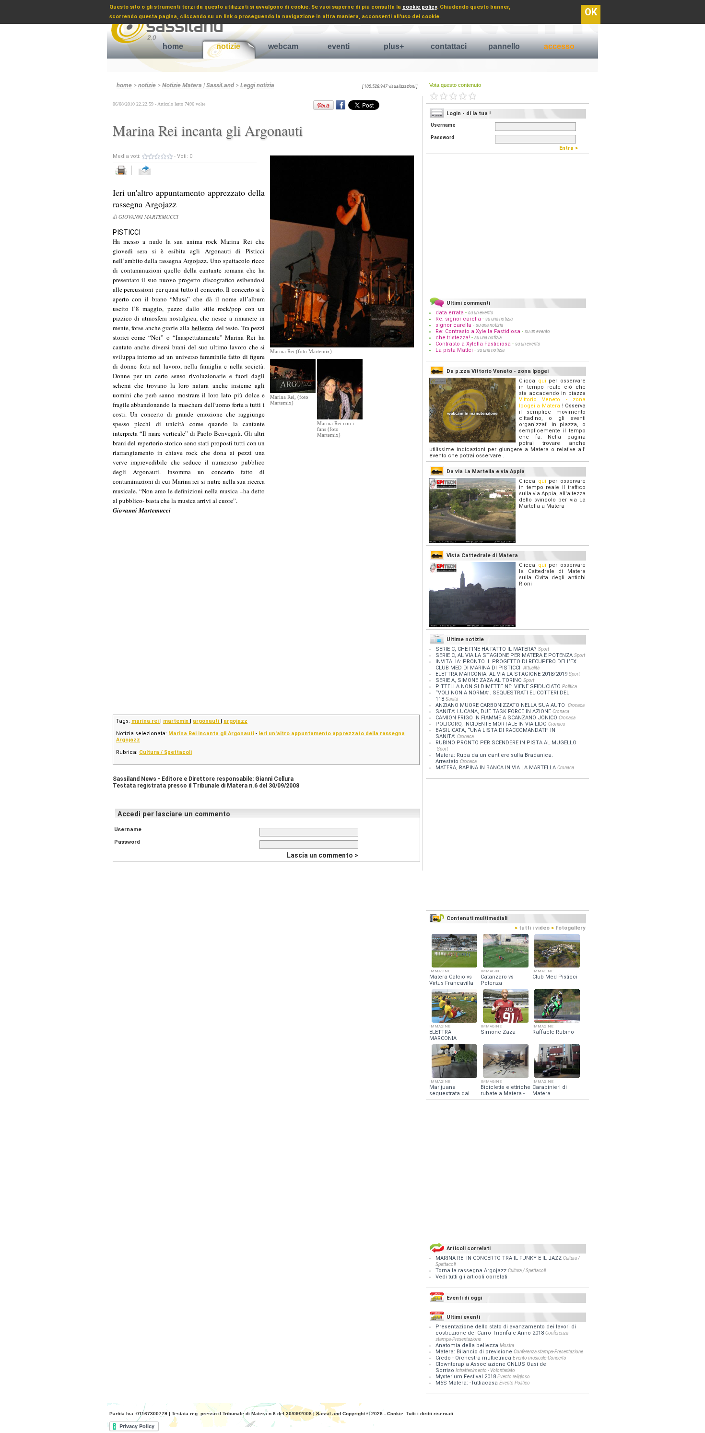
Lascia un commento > (322, 855)
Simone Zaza (498, 1032)
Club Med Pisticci (554, 977)
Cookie (395, 1413)
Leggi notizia (257, 85)
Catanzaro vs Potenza (497, 980)
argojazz (235, 721)
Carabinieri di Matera (549, 1090)
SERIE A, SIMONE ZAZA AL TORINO (478, 680)
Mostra (507, 1345)
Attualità (531, 667)
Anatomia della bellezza (466, 1345)
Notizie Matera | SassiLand (198, 85)
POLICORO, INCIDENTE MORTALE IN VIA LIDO (491, 724)
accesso (559, 46)
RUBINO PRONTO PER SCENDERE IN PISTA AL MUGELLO (505, 743)
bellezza (202, 327)
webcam (283, 46)
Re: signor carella (458, 319)
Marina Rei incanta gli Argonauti (211, 733)
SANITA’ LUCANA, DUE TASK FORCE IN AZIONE (493, 711)
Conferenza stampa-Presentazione (548, 1351)
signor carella (454, 325)
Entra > (570, 148)
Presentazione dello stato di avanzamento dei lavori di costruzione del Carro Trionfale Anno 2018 (505, 1330)
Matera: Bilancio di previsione (473, 1352)
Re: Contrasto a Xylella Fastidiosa (477, 331)
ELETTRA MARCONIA (443, 1035)
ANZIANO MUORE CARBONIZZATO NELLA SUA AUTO (500, 705)
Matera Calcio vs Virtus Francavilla (451, 980)
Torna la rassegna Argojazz (471, 1270)
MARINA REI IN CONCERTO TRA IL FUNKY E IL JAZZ (499, 1258)
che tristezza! (452, 337)
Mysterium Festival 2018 (465, 1376)
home (173, 46)
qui (542, 381)
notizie (228, 46)
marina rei (145, 721)
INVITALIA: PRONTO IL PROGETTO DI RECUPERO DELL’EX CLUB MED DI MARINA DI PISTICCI (505, 664)
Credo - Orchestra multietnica (473, 1358)
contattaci (449, 46)
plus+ (394, 46)
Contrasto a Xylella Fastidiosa (473, 344)
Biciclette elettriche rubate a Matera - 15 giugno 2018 (505, 1093)
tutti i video (532, 928)
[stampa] (124, 175)
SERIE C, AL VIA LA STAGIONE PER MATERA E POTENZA (504, 655)
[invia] (154, 175)
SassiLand (328, 1413)
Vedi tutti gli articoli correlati (471, 1277)
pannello (504, 46)
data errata (449, 313)
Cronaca (576, 705)
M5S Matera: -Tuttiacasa (466, 1383)
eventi (339, 46)
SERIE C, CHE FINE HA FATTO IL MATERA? (486, 649)
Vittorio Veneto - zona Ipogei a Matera (552, 402)
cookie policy (419, 7)
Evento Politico (514, 1382)
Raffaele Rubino (553, 1032)
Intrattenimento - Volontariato (485, 1370)
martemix (176, 721)
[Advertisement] (342, 498)
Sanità (452, 699)
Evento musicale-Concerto (539, 1358)
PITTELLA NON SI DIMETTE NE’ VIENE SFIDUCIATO (498, 686)
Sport (543, 649)
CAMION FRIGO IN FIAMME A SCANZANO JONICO (496, 718)
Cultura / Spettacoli (165, 752)
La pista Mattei (454, 350)
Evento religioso (513, 1376)
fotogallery (568, 928)
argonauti (207, 721)
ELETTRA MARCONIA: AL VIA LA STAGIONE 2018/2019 (501, 674)
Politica (569, 686)
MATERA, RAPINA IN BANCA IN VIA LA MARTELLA (495, 767)
